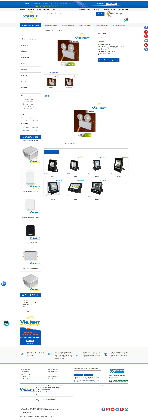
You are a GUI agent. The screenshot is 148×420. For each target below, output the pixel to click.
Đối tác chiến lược (52, 378)
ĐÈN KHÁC (24, 87)
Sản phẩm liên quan (51, 152)
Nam (79, 374)
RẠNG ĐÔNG (24, 45)
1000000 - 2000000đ (30, 108)
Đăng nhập (114, 13)
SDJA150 (75, 199)
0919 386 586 (53, 25)
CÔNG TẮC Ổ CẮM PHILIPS (28, 39)
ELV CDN (23, 81)
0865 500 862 (104, 25)
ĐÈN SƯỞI (24, 51)
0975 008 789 (70, 25)
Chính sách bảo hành (53, 376)
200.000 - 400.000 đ (29, 101)
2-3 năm (34, 118)
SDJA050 (118, 176)
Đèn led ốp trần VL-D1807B (30, 213)
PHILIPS (23, 33)
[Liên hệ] (6, 322)
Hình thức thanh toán (53, 371)
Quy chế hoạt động (25, 374)
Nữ (88, 374)
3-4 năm (25, 120)
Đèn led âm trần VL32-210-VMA (30, 239)
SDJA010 (53, 176)
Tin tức (38, 9)
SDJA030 (97, 176)
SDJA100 (53, 199)
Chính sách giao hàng (53, 374)
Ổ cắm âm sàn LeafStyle (30, 265)
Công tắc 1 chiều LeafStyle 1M (30, 162)
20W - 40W (35, 127)
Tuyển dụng (46, 9)
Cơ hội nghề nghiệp (25, 369)
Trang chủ (23, 9)
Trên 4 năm (35, 120)
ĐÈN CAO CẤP (25, 57)
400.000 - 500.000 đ (29, 104)
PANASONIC (24, 75)
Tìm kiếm (100, 14)
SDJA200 (97, 199)
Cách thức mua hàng (53, 369)
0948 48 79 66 (121, 25)
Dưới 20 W (26, 127)
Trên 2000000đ (28, 111)
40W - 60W (26, 130)
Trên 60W (34, 130)
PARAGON (24, 69)
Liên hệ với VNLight (25, 376)
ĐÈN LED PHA (54, 30)
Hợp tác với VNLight (25, 378)
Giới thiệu (31, 9)
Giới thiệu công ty (25, 371)
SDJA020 (75, 176)
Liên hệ (55, 9)
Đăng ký (121, 13)
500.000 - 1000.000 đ (30, 106)
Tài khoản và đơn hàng (116, 15)
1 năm (24, 118)
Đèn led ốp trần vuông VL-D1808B (30, 188)
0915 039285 (87, 25)
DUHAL (23, 63)
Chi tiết (46, 96)
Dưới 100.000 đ (28, 99)
